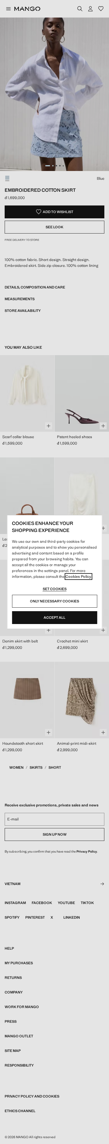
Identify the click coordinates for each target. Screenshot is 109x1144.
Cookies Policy (78, 576)
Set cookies (55, 589)
